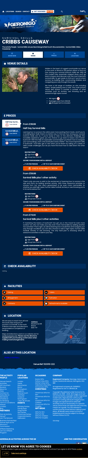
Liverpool (21, 397)
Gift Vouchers (42, 11)
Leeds (20, 383)
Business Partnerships (8, 423)
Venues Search (5, 381)
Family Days (22, 408)
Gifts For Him (40, 412)
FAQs (2, 391)
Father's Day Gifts (42, 381)
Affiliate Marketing (7, 431)
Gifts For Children (41, 416)
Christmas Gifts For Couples (42, 405)
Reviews (3, 387)
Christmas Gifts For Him (42, 394)
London (20, 381)
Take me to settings (18, 453)
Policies (3, 405)
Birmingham (22, 389)
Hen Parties (22, 412)
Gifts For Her (39, 414)
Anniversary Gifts (41, 387)
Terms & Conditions (7, 403)
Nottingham (22, 399)
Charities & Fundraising (4, 400)
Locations (10, 11)
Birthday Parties (24, 406)
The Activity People (9, 47)
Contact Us (4, 393)
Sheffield (21, 395)
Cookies (3, 406)
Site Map (56, 421)
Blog (1, 408)
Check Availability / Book (42, 168)
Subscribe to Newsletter (4, 396)
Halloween (21, 418)
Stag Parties (22, 410)
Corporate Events (24, 416)
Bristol (20, 387)
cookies (79, 449)
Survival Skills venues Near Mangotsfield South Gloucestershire (41, 47)
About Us (3, 389)
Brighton (21, 391)
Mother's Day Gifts (42, 383)
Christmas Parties (24, 414)
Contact (26, 11)
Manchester (22, 385)
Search (18, 11)
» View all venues (24, 401)
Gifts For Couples (41, 418)
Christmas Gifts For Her (42, 397)
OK (5, 453)
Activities (3, 383)
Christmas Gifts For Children (42, 401)
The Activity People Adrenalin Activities (29, 24)
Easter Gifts (39, 379)
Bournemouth (23, 393)
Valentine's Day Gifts (43, 385)
